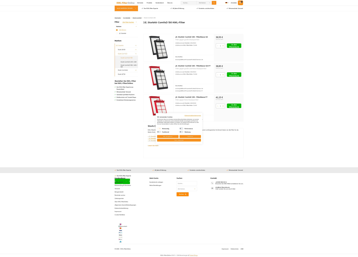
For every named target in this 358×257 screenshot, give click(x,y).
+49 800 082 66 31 (221, 182)
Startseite (140, 3)
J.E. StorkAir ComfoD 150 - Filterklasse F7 (191, 97)
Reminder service (120, 195)
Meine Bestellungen (155, 185)
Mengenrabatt (119, 192)
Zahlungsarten (119, 198)
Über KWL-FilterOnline (121, 202)
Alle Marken (122, 30)
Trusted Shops (193, 255)
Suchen (214, 3)
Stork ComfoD (137, 18)
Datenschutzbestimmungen (193, 115)
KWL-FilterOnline (125, 249)
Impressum (118, 211)
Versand (117, 188)
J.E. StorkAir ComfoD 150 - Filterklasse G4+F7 (193, 66)
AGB (242, 249)
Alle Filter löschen (128, 22)
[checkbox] (159, 128)
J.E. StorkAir (126, 18)
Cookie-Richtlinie (120, 215)
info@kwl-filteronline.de (222, 187)
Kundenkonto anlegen (156, 182)
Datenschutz (234, 249)
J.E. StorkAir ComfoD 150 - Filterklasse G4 (191, 37)
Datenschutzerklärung (121, 208)
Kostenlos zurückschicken (206, 8)
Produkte (149, 3)
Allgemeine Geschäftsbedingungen (125, 205)
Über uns (169, 3)
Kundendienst (160, 3)
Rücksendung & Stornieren (123, 185)
